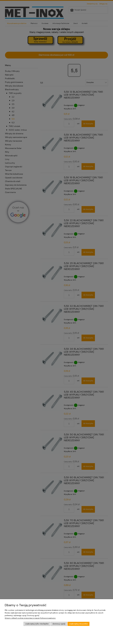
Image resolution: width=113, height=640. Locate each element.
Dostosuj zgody (59, 624)
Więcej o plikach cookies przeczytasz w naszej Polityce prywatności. (30, 618)
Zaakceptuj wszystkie (78, 624)
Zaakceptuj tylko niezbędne (37, 624)
